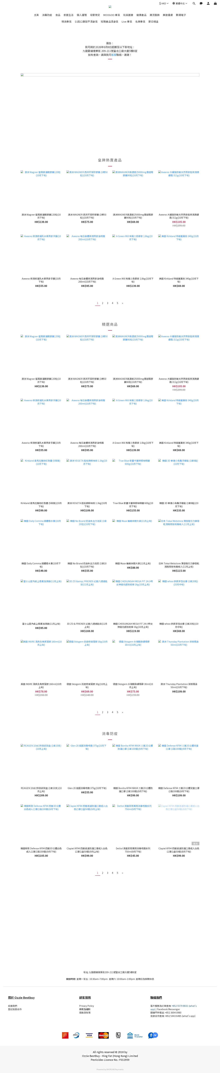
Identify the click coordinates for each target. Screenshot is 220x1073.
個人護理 (82, 15)
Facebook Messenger (168, 1009)
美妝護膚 (168, 15)
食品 (57, 15)
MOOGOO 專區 (111, 15)
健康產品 (141, 15)
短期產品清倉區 (109, 21)
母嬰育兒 (95, 15)
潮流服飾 (155, 15)
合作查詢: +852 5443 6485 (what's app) (175, 1016)
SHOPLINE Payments (114, 1069)
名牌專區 (140, 21)
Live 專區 (127, 21)
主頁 (36, 15)
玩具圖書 (128, 15)
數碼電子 (181, 15)
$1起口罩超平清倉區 (86, 21)
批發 (152, 1016)
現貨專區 (67, 21)
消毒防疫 (47, 15)
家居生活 (69, 15)
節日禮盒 (153, 21)
